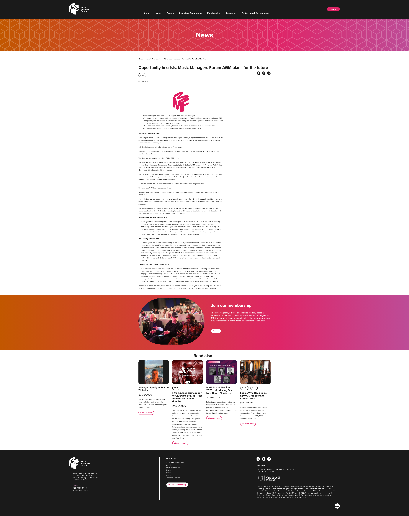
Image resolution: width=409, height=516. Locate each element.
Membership (213, 13)
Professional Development (256, 13)
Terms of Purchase (173, 478)
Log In (333, 9)
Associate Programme (190, 13)
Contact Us (77, 485)
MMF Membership (173, 467)
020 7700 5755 (80, 488)
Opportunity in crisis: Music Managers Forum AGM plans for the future (180, 59)
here (179, 147)
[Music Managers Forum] (79, 468)
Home (140, 59)
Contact (169, 475)
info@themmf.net (81, 490)
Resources (231, 13)
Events (170, 13)
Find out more (146, 412)
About (147, 13)
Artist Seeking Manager (175, 462)
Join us (216, 331)
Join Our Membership (177, 484)
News (158, 13)
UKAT (176, 388)
